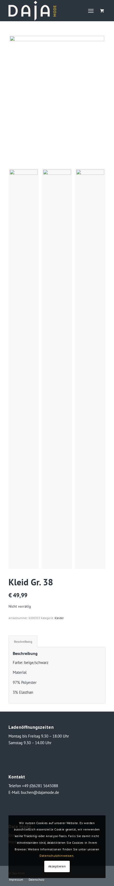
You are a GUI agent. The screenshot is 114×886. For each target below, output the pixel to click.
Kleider (59, 618)
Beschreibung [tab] (23, 641)
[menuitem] (92, 10)
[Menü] (91, 10)
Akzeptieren (57, 866)
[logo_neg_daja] (47, 10)
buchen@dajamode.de (40, 792)
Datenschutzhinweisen (56, 856)
